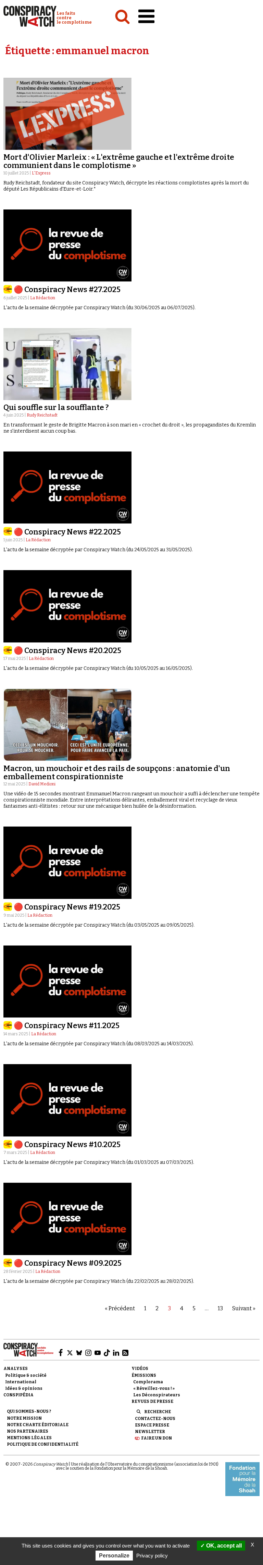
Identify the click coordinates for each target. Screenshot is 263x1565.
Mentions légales (29, 1437)
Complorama (148, 1382)
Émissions (144, 1375)
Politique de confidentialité (42, 1444)
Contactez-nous (155, 1418)
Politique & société (26, 1375)
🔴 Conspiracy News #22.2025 (67, 532)
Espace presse (152, 1425)
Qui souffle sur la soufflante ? (56, 407)
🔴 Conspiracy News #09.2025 (68, 1263)
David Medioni (41, 784)
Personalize (114, 1555)
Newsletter (150, 1431)
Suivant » (243, 1308)
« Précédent (120, 1308)
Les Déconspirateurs (156, 1395)
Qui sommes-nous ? (29, 1411)
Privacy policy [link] (152, 1555)
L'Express (41, 173)
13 (220, 1308)
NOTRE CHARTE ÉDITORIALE (37, 1424)
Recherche (157, 1411)
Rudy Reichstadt (42, 415)
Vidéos (140, 1368)
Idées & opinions (23, 1388)
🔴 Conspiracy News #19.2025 (67, 907)
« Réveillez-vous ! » (154, 1388)
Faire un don (156, 1438)
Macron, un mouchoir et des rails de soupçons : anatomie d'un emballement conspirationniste (116, 772)
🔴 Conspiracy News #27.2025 (67, 289)
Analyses (15, 1368)
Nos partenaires (27, 1431)
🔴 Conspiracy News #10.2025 (67, 1144)
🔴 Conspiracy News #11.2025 (67, 1025)
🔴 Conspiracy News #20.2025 (67, 650)
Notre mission (24, 1418)
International (20, 1382)
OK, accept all (223, 1546)
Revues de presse (152, 1401)
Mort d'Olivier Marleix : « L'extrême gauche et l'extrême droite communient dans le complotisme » (118, 161)
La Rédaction (42, 298)
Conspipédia (18, 1395)
